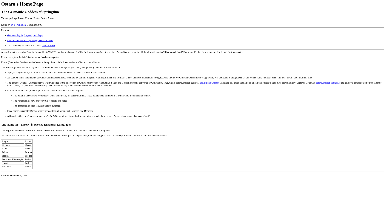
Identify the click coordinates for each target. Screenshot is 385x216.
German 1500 (48, 45)
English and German (209, 82)
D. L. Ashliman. (18, 25)
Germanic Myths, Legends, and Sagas (25, 35)
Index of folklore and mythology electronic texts (30, 40)
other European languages (328, 82)
